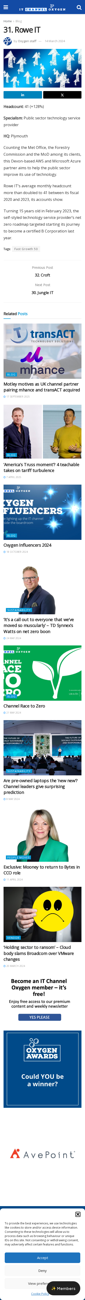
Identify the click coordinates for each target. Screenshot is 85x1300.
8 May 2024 (13, 799)
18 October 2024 (17, 551)
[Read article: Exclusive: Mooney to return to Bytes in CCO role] (42, 834)
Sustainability (19, 610)
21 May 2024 (13, 712)
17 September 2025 (18, 396)
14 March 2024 (55, 41)
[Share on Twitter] (62, 95)
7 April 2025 (13, 477)
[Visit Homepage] (42, 7)
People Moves (18, 857)
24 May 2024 (13, 638)
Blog (19, 21)
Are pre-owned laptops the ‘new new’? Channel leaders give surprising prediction (41, 786)
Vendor (13, 937)
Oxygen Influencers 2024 (27, 545)
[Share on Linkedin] (23, 95)
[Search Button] (79, 7)
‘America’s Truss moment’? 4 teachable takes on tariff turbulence (41, 467)
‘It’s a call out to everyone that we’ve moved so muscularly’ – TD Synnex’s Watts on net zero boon (39, 625)
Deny (42, 1270)
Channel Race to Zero (24, 706)
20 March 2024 (15, 966)
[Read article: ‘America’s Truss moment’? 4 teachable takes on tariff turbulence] (42, 431)
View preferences (42, 1283)
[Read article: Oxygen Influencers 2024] (42, 512)
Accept (42, 1257)
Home (8, 21)
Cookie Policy (40, 1294)
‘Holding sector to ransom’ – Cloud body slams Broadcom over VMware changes (39, 953)
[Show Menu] (6, 7)
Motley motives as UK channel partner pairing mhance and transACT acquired (42, 387)
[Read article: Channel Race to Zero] (42, 673)
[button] (78, 1214)
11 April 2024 (14, 879)
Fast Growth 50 (26, 249)
